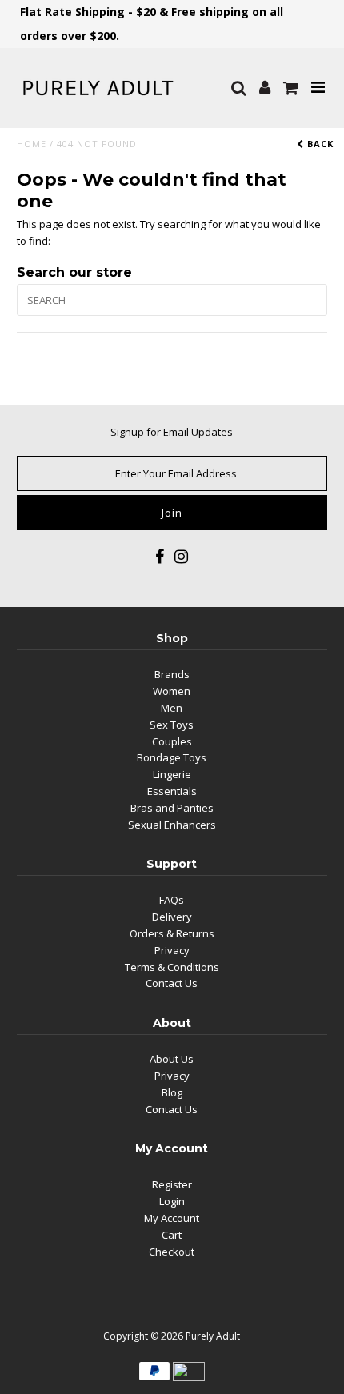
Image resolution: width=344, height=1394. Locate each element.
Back (319, 144)
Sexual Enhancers (172, 824)
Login (172, 1201)
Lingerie (172, 774)
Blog (172, 1092)
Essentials (172, 791)
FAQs (171, 900)
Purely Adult (213, 1336)
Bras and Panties (172, 808)
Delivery (172, 916)
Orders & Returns (172, 933)
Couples (172, 741)
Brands (172, 674)
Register (172, 1184)
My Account (171, 1218)
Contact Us (172, 983)
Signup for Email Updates (171, 432)
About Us (172, 1059)
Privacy (172, 950)
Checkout (171, 1251)
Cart (172, 1235)
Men (171, 708)
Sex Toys (172, 724)
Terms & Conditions (172, 967)
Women (171, 691)
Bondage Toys (171, 757)
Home (31, 144)
